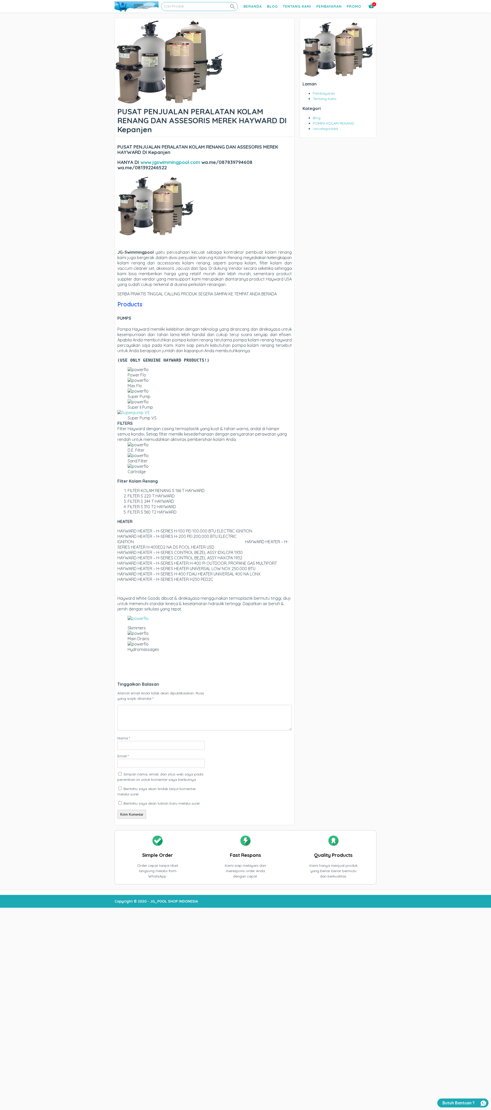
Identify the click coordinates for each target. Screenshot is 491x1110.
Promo (354, 6)
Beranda (252, 6)
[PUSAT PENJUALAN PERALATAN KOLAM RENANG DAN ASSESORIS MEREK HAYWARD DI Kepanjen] (169, 101)
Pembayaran (329, 6)
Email (123, 756)
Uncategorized (325, 128)
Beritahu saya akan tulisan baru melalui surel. (162, 803)
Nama (123, 738)
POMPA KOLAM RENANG (333, 123)
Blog (272, 6)
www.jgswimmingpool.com (170, 162)
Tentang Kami (297, 6)
